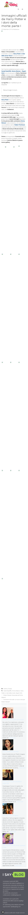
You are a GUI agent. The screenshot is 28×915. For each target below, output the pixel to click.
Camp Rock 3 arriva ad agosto (10, 815)
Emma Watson (16, 691)
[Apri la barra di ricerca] (18, 9)
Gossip (10, 688)
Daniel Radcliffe (7, 691)
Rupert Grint (19, 693)
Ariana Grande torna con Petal (10, 751)
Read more (13, 738)
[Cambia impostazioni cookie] (2, 912)
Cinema (5, 688)
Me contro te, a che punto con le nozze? (13, 719)
